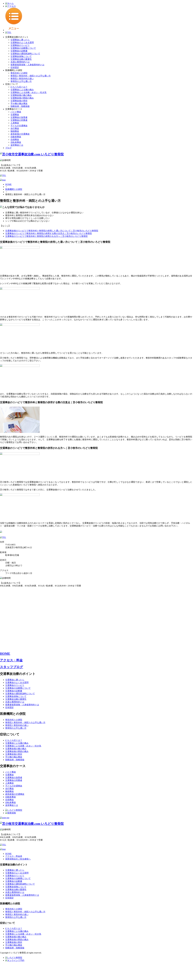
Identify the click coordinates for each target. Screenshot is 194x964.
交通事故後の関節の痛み (22, 98)
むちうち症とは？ (19, 87)
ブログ (8, 148)
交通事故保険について (21, 56)
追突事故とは (17, 145)
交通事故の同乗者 (19, 120)
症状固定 (15, 67)
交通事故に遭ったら (20, 40)
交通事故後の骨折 (19, 101)
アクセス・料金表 (13, 856)
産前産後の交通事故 (20, 134)
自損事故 (15, 139)
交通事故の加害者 (19, 117)
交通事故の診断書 (19, 51)
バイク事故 (16, 112)
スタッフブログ (11, 667)
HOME (8, 184)
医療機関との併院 (13, 189)
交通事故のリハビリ (20, 45)
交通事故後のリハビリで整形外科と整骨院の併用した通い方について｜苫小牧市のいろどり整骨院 (51, 231)
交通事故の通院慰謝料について (25, 54)
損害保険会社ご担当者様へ (18, 859)
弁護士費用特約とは (20, 62)
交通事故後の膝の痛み (21, 95)
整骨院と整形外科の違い (22, 78)
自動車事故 (16, 137)
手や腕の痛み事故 (19, 103)
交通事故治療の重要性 (21, 59)
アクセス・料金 (11, 660)
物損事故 (15, 131)
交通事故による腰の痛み (22, 90)
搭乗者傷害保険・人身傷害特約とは (27, 65)
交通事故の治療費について (23, 48)
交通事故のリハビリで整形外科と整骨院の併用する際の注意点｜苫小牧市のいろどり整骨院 (48, 233)
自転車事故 (16, 142)
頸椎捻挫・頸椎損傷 (20, 106)
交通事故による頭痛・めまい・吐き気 (28, 92)
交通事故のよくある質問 (22, 42)
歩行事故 (15, 128)
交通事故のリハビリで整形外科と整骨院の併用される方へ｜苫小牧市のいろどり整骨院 (46, 236)
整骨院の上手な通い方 (21, 81)
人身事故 (15, 123)
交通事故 (15, 114)
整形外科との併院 (19, 73)
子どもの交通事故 (19, 126)
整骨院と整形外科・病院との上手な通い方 (31, 76)
